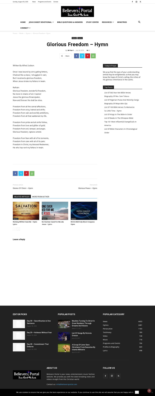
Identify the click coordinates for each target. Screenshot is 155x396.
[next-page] (18, 229)
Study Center (92, 22)
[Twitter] (140, 1)
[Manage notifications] (149, 391)
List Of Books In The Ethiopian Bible (118, 118)
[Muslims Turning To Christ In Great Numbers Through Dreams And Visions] (64, 324)
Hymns (28, 33)
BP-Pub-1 (71, 50)
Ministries (122, 22)
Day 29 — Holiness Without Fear (39, 332)
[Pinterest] (87, 55)
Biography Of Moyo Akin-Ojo (115, 103)
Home (23, 22)
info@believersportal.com (66, 384)
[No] (152, 392)
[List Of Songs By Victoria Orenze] (64, 336)
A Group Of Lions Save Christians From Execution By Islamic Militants (83, 347)
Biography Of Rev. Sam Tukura (116, 96)
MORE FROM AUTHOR (40, 197)
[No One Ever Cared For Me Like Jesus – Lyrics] (55, 211)
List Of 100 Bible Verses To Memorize (119, 107)
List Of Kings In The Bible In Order (118, 114)
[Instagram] (136, 1)
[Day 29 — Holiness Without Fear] (19, 335)
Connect (24, 28)
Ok (137, 392)
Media (21, 33)
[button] (139, 22)
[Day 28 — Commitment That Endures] (19, 347)
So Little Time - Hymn (113, 111)
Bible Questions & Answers (70, 22)
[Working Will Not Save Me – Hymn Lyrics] (26, 211)
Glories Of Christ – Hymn (23, 188)
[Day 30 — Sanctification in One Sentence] (19, 324)
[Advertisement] (55, 156)
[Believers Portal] (77, 11)
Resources (107, 22)
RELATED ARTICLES (21, 197)
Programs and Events (44, 2)
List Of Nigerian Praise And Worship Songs (121, 100)
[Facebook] (132, 1)
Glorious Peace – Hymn (87, 188)
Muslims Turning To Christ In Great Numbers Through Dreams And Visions (83, 323)
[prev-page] (14, 229)
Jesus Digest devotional (40, 22)
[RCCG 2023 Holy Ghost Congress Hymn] (84, 211)
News (34, 2)
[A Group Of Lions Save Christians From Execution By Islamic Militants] (64, 348)
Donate (56, 2)
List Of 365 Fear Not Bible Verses (117, 92)
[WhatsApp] (93, 55)
